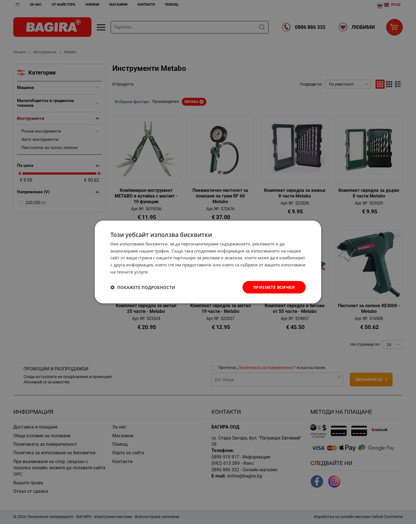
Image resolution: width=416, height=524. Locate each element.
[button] (142, 287)
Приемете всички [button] (274, 287)
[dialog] (208, 262)
